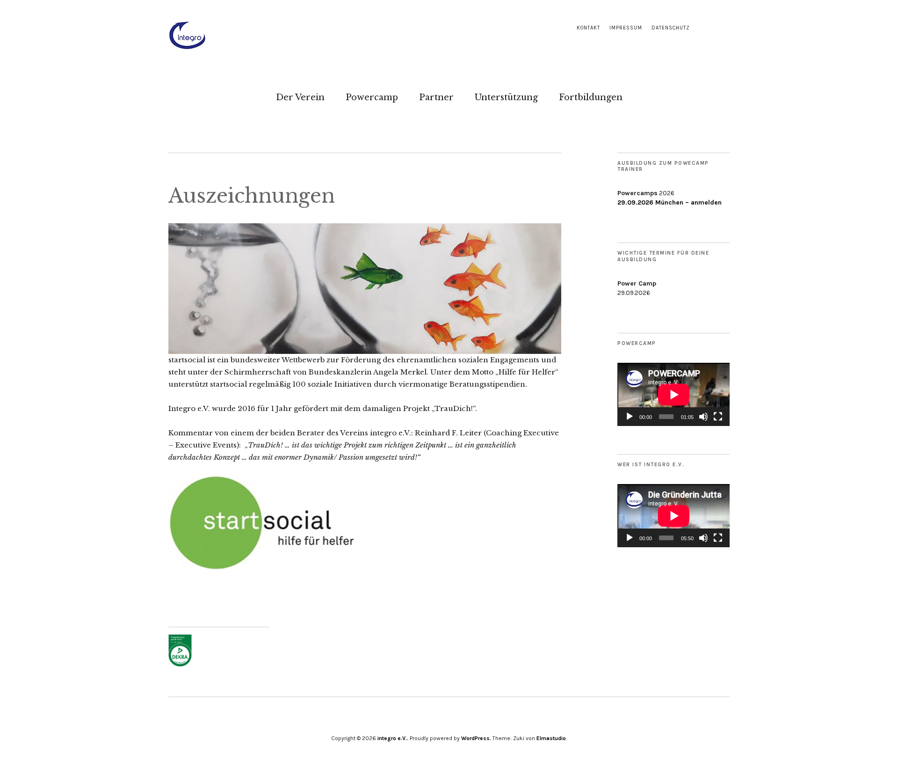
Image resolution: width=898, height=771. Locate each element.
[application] (673, 394)
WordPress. (476, 738)
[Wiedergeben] (629, 416)
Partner (436, 97)
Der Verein (300, 97)
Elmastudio (551, 738)
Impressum (625, 28)
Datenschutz (671, 28)
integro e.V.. (392, 738)
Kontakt (588, 28)
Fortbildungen (591, 97)
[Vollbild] (718, 416)
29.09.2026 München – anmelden (669, 202)
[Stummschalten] (703, 416)
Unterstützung (506, 97)
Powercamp (372, 97)
